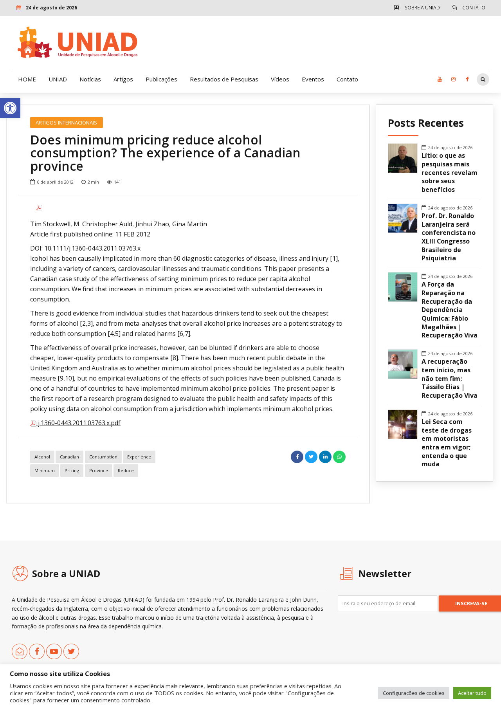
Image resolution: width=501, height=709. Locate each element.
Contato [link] (347, 79)
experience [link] (139, 457)
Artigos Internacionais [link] (66, 122)
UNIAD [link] (58, 79)
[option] (188, 208)
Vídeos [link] (280, 79)
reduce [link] (126, 470)
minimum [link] (44, 470)
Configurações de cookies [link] (414, 692)
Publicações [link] (161, 79)
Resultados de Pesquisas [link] (224, 79)
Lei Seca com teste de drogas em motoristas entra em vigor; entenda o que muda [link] (447, 443)
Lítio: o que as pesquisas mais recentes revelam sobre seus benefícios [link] (450, 173)
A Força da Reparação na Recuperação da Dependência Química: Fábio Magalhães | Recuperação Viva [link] (450, 309)
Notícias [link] (90, 79)
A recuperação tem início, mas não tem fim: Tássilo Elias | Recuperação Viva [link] (450, 378)
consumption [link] (103, 457)
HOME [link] (27, 79)
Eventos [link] (313, 79)
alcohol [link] (42, 457)
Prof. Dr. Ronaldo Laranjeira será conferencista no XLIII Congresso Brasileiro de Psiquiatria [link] (449, 237)
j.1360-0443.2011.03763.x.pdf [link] (78, 423)
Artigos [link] (123, 79)
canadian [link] (69, 457)
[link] (10, 108)
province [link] (98, 470)
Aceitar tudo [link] (472, 692)
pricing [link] (72, 470)
